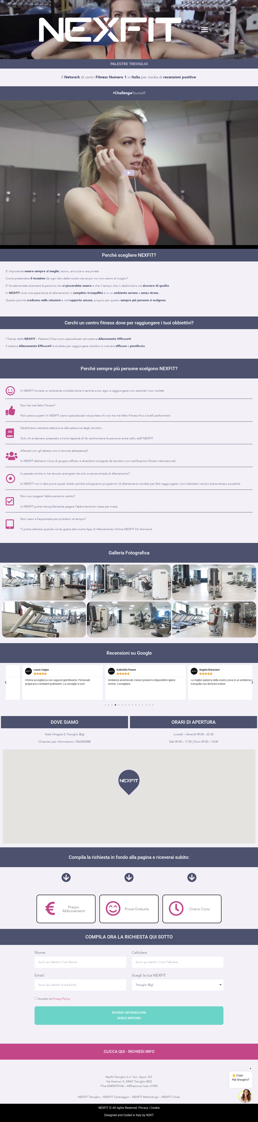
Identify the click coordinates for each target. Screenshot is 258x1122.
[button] (204, 29)
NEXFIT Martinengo (145, 1097)
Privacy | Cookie (149, 1108)
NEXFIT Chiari (171, 1097)
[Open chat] (245, 1096)
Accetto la (54, 998)
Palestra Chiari (47, 339)
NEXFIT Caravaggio (116, 1097)
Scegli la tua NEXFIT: (149, 975)
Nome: (40, 953)
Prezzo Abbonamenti (73, 909)
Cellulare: (140, 953)
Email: (40, 975)
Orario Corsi (199, 909)
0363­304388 (82, 741)
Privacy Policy (61, 998)
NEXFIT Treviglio (89, 1097)
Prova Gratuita (137, 909)
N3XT (150, 1115)
